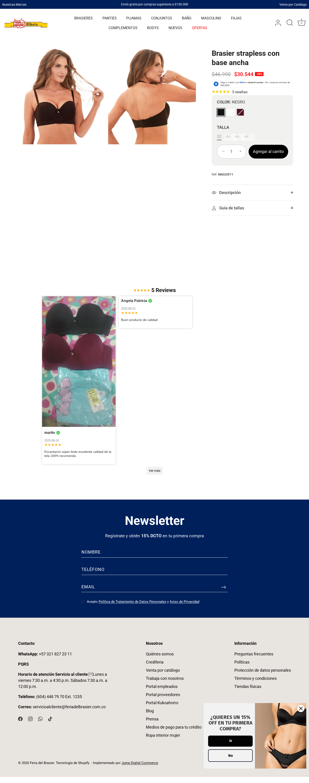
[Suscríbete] (223, 587)
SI (230, 741)
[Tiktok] (50, 718)
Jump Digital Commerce (139, 763)
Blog (150, 710)
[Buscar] (290, 23)
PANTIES (109, 18)
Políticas (242, 662)
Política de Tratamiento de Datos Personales (132, 602)
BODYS (153, 28)
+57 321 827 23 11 (45, 654)
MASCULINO (211, 18)
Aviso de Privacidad (184, 602)
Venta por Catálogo (293, 4)
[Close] (300, 708)
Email (88, 586)
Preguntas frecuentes (253, 654)
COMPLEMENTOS (123, 28)
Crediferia (155, 662)
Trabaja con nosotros (165, 678)
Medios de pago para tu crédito (174, 727)
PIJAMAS (133, 18)
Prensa (152, 719)
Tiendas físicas (247, 686)
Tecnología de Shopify (72, 763)
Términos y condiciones (255, 678)
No (230, 755)
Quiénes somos (160, 654)
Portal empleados (162, 686)
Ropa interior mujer (163, 735)
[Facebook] (20, 718)
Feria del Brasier (42, 763)
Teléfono (93, 569)
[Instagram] (30, 718)
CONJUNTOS (161, 18)
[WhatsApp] (40, 718)
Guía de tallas (231, 208)
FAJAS (236, 18)
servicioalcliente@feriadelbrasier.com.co (69, 706)
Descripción (229, 192)
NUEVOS (175, 28)
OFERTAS (199, 28)
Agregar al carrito (268, 151)
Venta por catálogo (163, 670)
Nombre (91, 552)
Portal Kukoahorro (162, 702)
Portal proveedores (163, 694)
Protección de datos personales (262, 670)
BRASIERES (83, 18)
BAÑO (186, 18)
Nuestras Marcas (14, 4)
